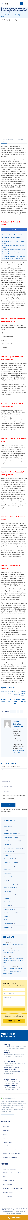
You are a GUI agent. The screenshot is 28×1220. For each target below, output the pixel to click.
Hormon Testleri (8, 877)
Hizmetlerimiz (6, 1130)
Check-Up (6, 844)
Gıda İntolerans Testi (8, 1180)
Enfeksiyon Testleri (9, 859)
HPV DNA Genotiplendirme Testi (12, 1173)
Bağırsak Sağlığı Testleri (10, 837)
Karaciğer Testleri (9, 895)
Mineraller (6, 898)
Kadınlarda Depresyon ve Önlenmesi (12, 258)
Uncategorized (8, 923)
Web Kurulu (9, 1210)
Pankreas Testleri (9, 902)
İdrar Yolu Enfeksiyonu (10, 884)
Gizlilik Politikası (18, 1208)
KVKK (12, 1208)
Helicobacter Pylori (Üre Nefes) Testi (12, 1188)
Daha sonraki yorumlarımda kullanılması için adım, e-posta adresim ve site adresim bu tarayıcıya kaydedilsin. (13, 797)
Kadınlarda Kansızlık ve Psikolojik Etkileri (13, 249)
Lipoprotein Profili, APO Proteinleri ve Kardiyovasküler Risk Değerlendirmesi (13, 970)
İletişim (5, 1134)
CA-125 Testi (10, 700)
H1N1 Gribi (7, 869)
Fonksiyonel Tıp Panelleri (9, 1169)
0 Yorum (5, 141)
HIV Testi (5, 1177)
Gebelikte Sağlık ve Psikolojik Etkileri (12, 235)
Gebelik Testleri (8, 866)
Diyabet (6, 855)
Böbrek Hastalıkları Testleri (11, 841)
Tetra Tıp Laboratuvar (7, 139)
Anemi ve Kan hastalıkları (11, 833)
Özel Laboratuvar (7, 1142)
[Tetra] (5, 3)
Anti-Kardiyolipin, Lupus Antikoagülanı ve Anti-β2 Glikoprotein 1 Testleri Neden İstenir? (13, 960)
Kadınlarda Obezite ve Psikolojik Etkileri (13, 256)
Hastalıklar (7, 873)
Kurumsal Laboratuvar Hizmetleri (11, 1154)
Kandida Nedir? (4, 700)
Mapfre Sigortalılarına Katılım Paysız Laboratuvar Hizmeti (12, 951)
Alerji (5, 830)
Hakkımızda (6, 1126)
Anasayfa (4, 13)
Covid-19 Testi (8, 851)
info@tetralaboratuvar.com (11, 1067)
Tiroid (5, 920)
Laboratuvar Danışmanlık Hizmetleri (12, 1150)
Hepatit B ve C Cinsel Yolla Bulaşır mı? (13, 944)
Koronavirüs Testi (7, 1196)
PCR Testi (7, 905)
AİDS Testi (7, 826)
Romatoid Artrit (8, 909)
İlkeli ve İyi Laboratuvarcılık (10, 1157)
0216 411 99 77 (14, 1021)
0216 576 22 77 (20, 1071)
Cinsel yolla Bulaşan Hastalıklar (12, 848)
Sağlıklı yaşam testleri (10, 913)
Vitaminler (7, 927)
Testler (6, 916)
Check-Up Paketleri (8, 1192)
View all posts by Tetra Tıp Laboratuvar (18, 750)
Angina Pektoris (23, 700)
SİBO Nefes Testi (7, 1184)
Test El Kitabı (6, 1146)
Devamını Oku (7, 1116)
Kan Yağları (7, 891)
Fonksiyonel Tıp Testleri (10, 862)
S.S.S (4, 1138)
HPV (5, 880)
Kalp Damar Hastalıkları (10, 887)
